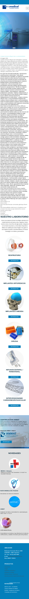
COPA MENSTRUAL (6, 530)
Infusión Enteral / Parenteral (11, 574)
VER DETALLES (6, 441)
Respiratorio (7, 567)
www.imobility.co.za (5, 201)
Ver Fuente (3, 211)
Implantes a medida (9, 572)
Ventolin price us (4, 214)
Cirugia (6, 568)
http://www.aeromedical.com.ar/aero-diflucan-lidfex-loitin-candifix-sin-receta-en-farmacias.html (14, 106)
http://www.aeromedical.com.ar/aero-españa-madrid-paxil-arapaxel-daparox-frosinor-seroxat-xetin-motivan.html (13, 190)
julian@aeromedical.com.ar (15, 556)
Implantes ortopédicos (9, 570)
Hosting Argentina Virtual (14, 582)
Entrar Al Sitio (3, 203)
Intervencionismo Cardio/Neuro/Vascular (14, 576)
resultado (2, 213)
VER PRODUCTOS (14, 260)
